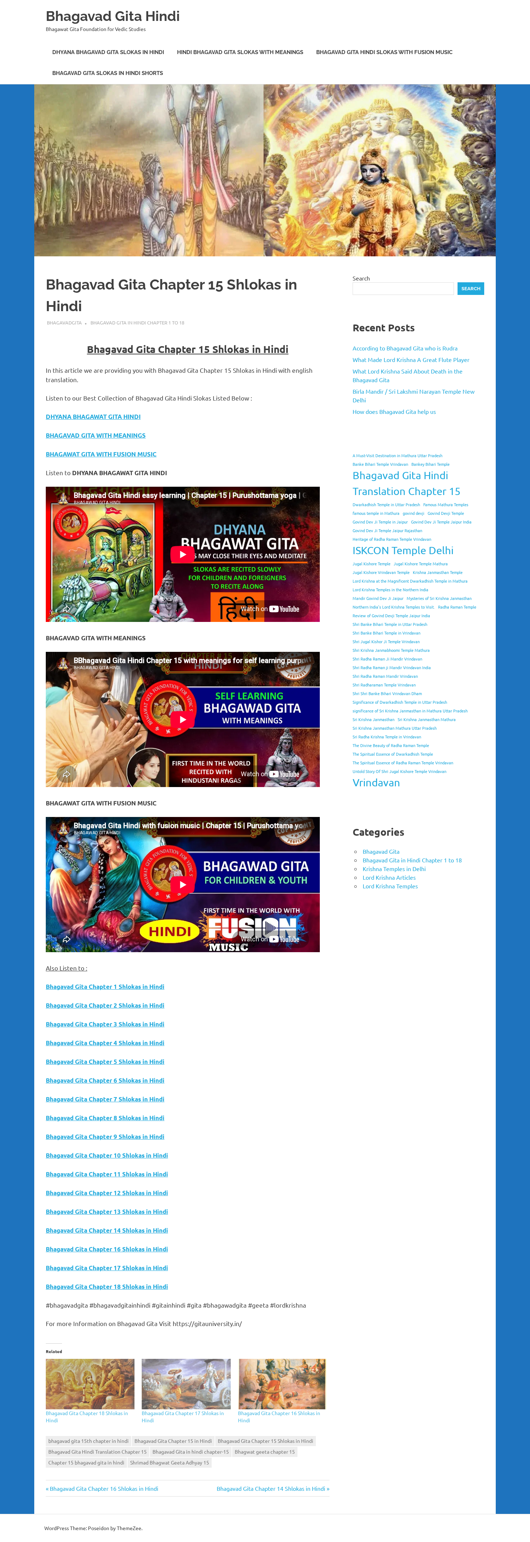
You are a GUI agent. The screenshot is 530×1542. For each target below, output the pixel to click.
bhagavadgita (64, 322)
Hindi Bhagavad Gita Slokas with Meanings (240, 52)
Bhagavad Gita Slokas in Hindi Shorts (107, 73)
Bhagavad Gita (381, 851)
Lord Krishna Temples (390, 885)
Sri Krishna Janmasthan (373, 719)
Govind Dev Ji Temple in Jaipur (380, 522)
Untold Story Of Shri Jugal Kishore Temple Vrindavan (399, 771)
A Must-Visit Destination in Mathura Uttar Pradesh (397, 455)
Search (361, 278)
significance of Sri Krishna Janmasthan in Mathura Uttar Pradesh (410, 710)
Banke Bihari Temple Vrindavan (380, 464)
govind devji (413, 513)
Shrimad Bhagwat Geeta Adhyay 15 (169, 1462)
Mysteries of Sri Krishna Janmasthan (439, 598)
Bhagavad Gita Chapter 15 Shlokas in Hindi (265, 1440)
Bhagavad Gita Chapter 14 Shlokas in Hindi (271, 1488)
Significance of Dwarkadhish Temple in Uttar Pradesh (400, 702)
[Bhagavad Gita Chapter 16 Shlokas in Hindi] (282, 1384)
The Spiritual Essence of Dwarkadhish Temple (393, 754)
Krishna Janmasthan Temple (438, 572)
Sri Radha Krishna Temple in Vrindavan (387, 736)
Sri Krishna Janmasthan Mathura (427, 719)
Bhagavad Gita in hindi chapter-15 (191, 1451)
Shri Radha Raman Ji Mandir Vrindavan (387, 659)
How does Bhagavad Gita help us (394, 411)
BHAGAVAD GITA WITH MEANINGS (96, 435)
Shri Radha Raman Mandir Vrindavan (385, 676)
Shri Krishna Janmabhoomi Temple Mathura (391, 650)
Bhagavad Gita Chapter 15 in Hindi (173, 1440)
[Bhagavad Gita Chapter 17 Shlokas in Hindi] (186, 1384)
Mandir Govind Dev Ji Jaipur (378, 598)
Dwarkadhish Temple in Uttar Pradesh (386, 504)
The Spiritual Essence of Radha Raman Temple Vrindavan (403, 762)
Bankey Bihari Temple (430, 464)
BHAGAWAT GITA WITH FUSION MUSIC (101, 454)
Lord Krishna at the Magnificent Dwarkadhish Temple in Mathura (410, 581)
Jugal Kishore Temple (371, 563)
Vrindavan (376, 782)
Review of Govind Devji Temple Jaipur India (391, 615)
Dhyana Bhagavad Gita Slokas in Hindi (108, 52)
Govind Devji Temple (446, 513)
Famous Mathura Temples (445, 504)
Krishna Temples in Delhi (394, 868)
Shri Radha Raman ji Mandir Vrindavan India (392, 667)
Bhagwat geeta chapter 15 (265, 1451)
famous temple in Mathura (376, 513)
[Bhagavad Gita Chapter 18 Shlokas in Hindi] (90, 1384)
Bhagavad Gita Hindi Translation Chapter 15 (97, 1451)
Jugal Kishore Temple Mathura (421, 563)
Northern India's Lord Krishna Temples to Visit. (394, 607)
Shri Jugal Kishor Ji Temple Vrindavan (386, 641)
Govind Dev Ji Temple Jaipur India (441, 522)
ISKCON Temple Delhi (403, 550)
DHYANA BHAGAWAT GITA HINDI (93, 416)
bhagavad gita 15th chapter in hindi (88, 1440)
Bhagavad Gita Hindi (113, 16)
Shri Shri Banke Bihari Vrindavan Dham (387, 693)
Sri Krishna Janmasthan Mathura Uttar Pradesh (395, 728)
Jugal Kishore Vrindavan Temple (381, 572)
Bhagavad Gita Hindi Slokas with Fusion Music (384, 52)
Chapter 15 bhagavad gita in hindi (86, 1462)
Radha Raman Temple (457, 607)
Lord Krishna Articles (389, 877)
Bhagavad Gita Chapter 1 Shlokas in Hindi (105, 986)
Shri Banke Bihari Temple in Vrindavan (386, 633)
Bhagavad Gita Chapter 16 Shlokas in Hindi (103, 1488)
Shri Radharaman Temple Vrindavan (384, 685)
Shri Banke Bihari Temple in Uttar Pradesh (390, 624)
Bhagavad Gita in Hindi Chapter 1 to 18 (137, 322)
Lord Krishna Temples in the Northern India (390, 589)
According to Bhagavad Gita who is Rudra (405, 348)
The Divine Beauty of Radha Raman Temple (391, 745)
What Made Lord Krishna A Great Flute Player (411, 359)
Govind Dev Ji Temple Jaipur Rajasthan (387, 530)
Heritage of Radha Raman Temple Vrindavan (392, 539)
